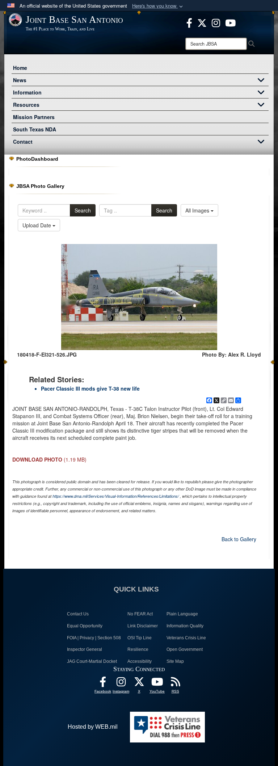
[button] (158, 6)
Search (83, 210)
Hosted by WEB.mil (93, 727)
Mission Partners (34, 117)
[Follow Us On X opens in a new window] (139, 684)
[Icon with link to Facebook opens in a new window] (189, 22)
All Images (198, 210)
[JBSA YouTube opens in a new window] (230, 22)
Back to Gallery (239, 539)
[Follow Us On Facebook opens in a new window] (103, 684)
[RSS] (175, 684)
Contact (23, 141)
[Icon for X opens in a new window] (202, 22)
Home (20, 67)
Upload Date (37, 225)
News (19, 80)
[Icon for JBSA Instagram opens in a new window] (216, 22)
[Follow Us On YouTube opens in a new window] (157, 684)
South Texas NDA (34, 129)
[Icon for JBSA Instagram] (121, 684)
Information (27, 92)
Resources (26, 104)
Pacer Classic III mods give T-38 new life (90, 388)
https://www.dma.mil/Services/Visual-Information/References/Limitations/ (115, 496)
